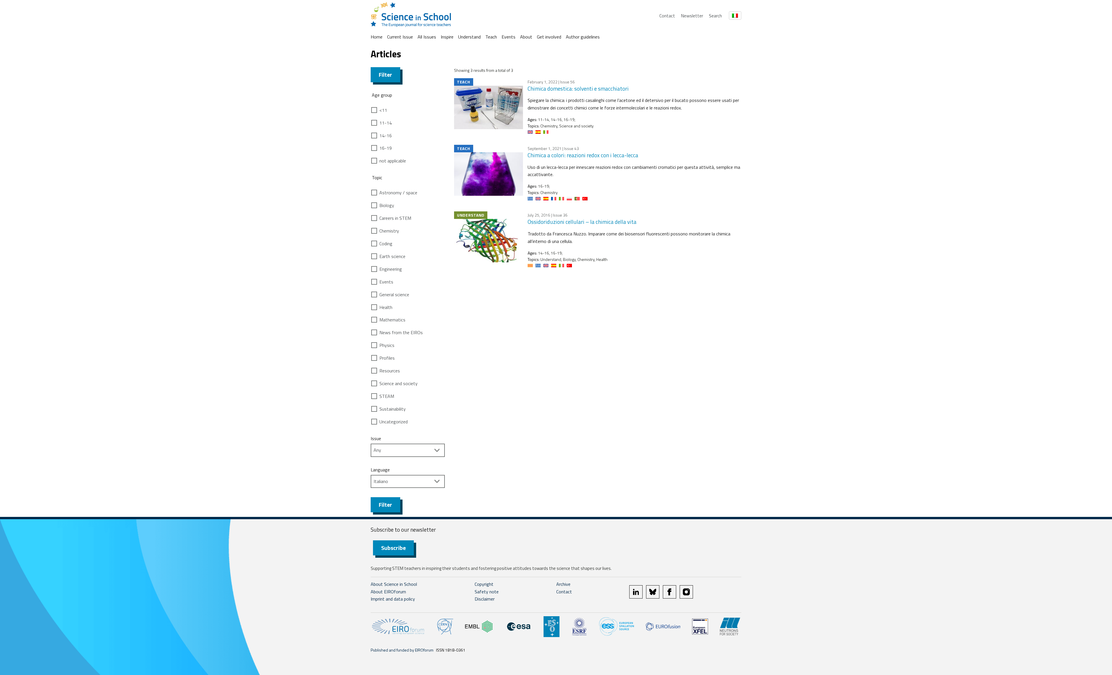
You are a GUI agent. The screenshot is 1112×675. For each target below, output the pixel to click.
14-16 (385, 135)
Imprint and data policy (393, 598)
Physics (386, 345)
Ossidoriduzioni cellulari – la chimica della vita (582, 221)
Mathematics (392, 319)
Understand (469, 36)
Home (377, 36)
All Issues (427, 36)
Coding (385, 243)
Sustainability (392, 408)
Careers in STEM (395, 218)
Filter (385, 74)
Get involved (549, 36)
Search (715, 15)
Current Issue (400, 36)
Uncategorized (393, 421)
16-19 (385, 147)
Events (508, 36)
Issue (376, 438)
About (526, 36)
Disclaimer (485, 598)
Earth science (392, 256)
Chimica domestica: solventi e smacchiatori (578, 88)
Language (380, 469)
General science (394, 294)
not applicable (392, 160)
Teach (491, 36)
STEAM (386, 396)
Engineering (390, 269)
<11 (383, 110)
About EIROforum (388, 591)
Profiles (387, 357)
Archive (563, 584)
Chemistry (389, 230)
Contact (667, 15)
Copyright (484, 584)
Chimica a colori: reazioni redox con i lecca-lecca (583, 155)
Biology (386, 205)
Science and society (398, 383)
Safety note (487, 591)
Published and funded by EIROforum (402, 650)
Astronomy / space (398, 192)
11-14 (385, 122)
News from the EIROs (401, 332)
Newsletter (692, 15)
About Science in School (394, 584)
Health (385, 307)
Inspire (447, 36)
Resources (389, 370)
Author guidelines (583, 36)
